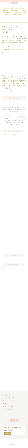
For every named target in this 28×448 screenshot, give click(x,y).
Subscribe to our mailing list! (12, 427)
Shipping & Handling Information (14, 395)
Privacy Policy (9, 406)
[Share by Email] (17, 98)
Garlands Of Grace (10, 40)
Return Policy (8, 409)
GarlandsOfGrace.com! (18, 49)
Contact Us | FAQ (9, 398)
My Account (8, 404)
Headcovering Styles (10, 401)
